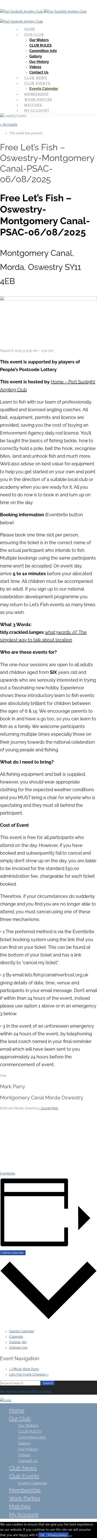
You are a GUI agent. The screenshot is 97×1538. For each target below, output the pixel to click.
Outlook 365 (18, 1342)
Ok (42, 1535)
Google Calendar (21, 1331)
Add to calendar (13, 1252)
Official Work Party (24, 1369)
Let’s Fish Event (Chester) (28, 1374)
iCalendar (16, 1337)
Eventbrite (7, 1173)
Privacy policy (57, 1535)
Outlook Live (18, 1347)
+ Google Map (48, 1108)
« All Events (8, 124)
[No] (70, 1536)
